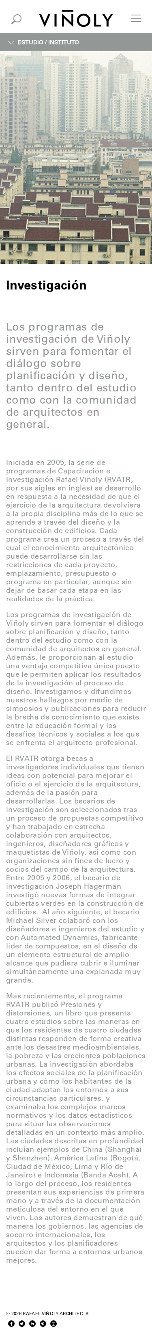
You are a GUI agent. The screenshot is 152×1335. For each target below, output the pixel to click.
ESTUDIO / (48, 42)
